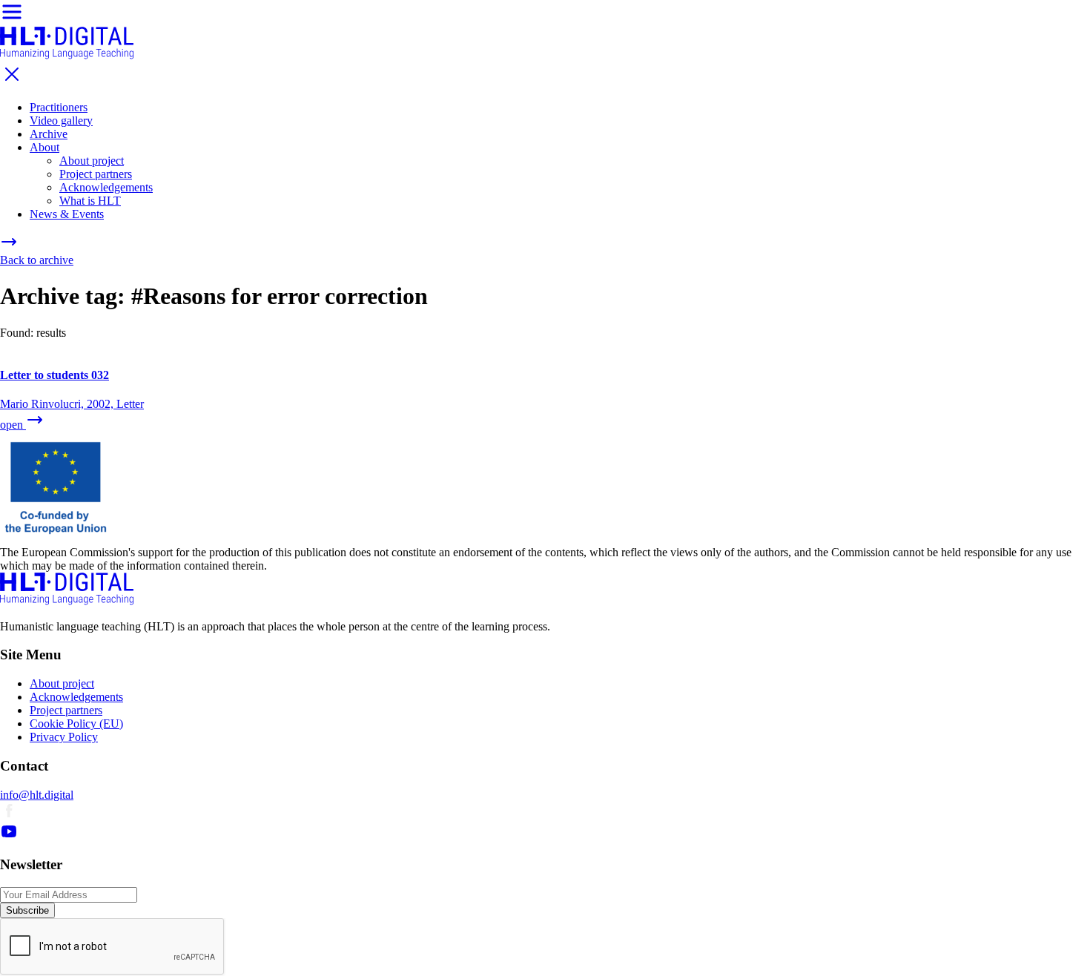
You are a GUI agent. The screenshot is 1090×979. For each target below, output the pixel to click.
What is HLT (90, 200)
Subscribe (27, 910)
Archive (48, 134)
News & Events (67, 214)
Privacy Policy (64, 737)
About (44, 147)
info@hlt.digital (36, 794)
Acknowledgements (106, 187)
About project (91, 160)
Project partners (95, 174)
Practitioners (58, 107)
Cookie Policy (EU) (76, 723)
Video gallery (61, 120)
